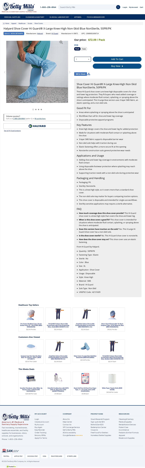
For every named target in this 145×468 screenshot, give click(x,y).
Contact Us (67, 424)
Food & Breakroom (96, 17)
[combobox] (82, 59)
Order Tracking (40, 433)
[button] (6, 74)
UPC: (83, 33)
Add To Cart (117, 59)
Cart (141, 7)
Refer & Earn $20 (97, 424)
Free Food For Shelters (99, 433)
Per (76, 45)
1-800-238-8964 (48, 7)
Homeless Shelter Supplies (101, 435)
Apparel (78, 17)
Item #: (7, 33)
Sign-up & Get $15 (98, 422)
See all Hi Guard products (12, 131)
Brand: (48, 33)
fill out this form (40, 119)
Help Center (67, 422)
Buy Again (38, 427)
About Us (66, 419)
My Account (133, 7)
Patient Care (123, 427)
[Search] (118, 7)
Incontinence (124, 430)
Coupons (94, 430)
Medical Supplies (12, 17)
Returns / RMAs (40, 435)
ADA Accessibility (69, 433)
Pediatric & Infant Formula (129, 433)
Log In (125, 7)
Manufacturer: (31, 33)
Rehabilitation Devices (127, 424)
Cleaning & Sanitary (35, 17)
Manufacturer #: (67, 33)
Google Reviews (73, 435)
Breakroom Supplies (127, 438)
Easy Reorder (40, 430)
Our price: (80, 40)
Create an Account (42, 422)
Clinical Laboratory (59, 17)
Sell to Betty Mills (69, 430)
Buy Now (116, 66)
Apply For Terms (41, 438)
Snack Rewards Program (100, 419)
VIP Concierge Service (71, 427)
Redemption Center (98, 427)
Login (37, 419)
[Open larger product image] (37, 71)
